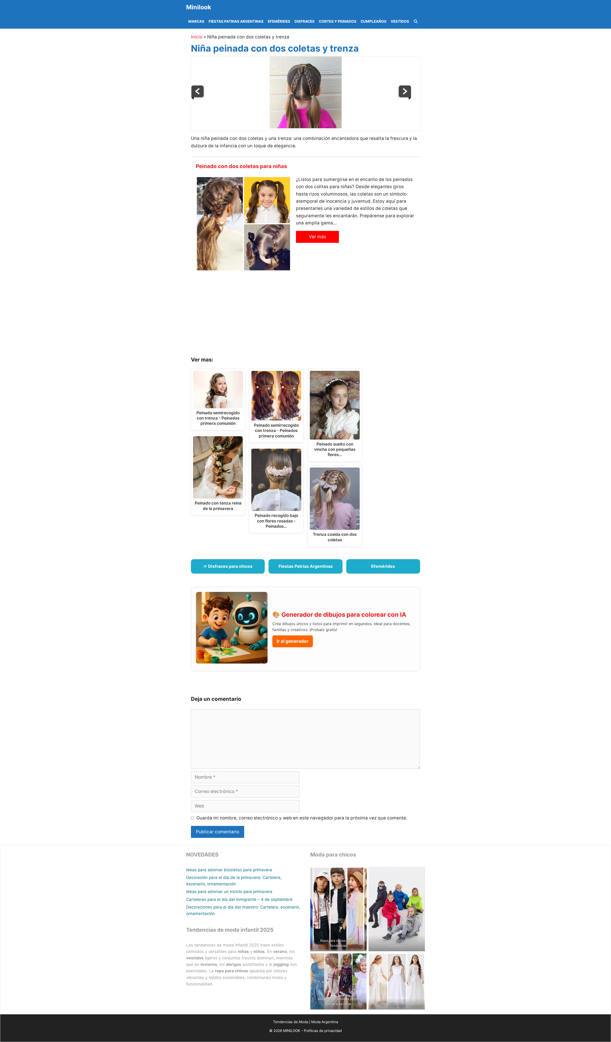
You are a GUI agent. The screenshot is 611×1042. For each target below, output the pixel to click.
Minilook (198, 7)
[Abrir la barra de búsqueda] (415, 21)
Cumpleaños (373, 21)
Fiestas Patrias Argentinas (236, 21)
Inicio (196, 37)
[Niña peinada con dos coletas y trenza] (306, 127)
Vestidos (400, 21)
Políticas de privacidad (323, 1030)
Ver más (317, 236)
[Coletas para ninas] (198, 98)
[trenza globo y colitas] (404, 98)
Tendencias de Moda (290, 1022)
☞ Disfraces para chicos (228, 566)
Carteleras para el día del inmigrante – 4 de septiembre (239, 899)
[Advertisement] (311, 315)
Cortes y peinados (337, 21)
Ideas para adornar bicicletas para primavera (229, 869)
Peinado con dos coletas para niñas (241, 166)
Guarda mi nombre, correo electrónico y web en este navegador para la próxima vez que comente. (301, 818)
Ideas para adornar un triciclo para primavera (229, 891)
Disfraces (305, 21)
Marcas (196, 21)
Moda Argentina (324, 1022)
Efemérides (279, 21)
